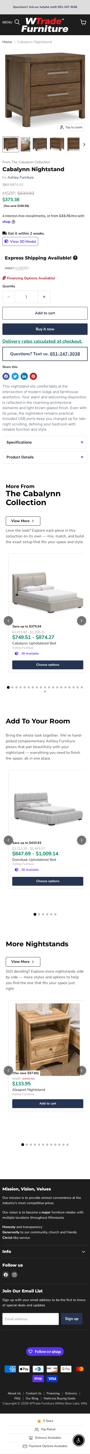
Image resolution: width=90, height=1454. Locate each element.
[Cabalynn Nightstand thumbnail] (11, 144)
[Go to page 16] (69, 687)
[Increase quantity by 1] (44, 297)
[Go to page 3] (16, 687)
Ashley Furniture (20, 177)
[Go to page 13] (57, 687)
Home (7, 42)
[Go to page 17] (73, 687)
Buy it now (45, 329)
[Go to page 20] (45, 691)
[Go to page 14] (61, 687)
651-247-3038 (65, 354)
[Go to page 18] (78, 687)
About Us (14, 1393)
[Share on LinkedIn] (24, 376)
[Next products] (81, 620)
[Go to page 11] (49, 687)
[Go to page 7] (33, 687)
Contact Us (33, 1393)
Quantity (8, 286)
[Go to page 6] (29, 687)
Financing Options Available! (30, 278)
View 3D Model (22, 241)
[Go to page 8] (37, 687)
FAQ (17, 1398)
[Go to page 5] (25, 687)
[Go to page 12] (53, 687)
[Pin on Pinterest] (33, 376)
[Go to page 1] (8, 687)
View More (20, 520)
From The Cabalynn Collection (26, 162)
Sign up (71, 1318)
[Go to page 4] (20, 687)
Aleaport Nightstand (28, 1089)
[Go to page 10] (45, 687)
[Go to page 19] (82, 687)
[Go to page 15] (65, 687)
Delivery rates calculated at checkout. (42, 341)
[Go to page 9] (41, 687)
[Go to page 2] (12, 687)
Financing (53, 1393)
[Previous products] (8, 620)
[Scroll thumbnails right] (83, 144)
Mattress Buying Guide (60, 1398)
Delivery (71, 1393)
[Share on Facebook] (6, 376)
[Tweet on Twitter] (15, 376)
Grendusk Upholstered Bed (34, 859)
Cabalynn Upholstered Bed (34, 643)
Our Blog (32, 1398)
